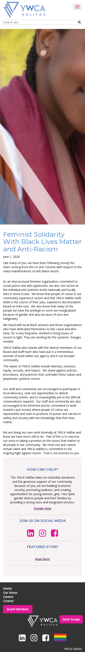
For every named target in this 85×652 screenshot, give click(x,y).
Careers (8, 597)
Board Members (18, 609)
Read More (42, 559)
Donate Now (42, 508)
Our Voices (10, 593)
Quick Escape (71, 619)
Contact (8, 601)
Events (7, 588)
